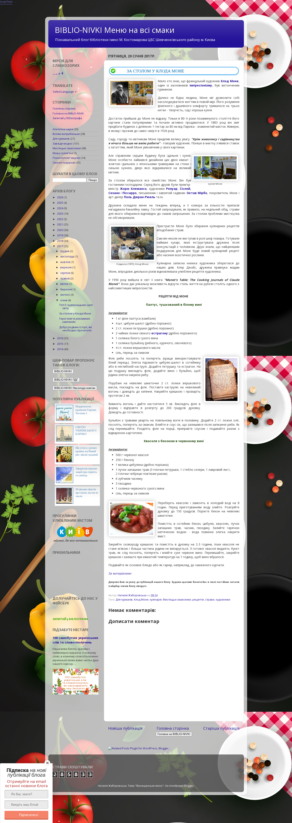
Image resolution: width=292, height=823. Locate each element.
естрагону (159, 333)
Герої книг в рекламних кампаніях (74, 320)
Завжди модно (62, 143)
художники (223, 599)
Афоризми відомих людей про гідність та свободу (86, 472)
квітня (64, 284)
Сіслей (185, 189)
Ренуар (171, 189)
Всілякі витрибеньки (66, 134)
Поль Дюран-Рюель (139, 197)
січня (64, 300)
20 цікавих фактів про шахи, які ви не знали (86, 493)
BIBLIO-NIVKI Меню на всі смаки (114, 30)
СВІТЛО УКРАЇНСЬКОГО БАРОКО (85, 431)
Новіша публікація (125, 728)
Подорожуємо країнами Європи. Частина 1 (85, 410)
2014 (60, 349)
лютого (65, 295)
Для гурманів (124, 599)
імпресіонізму (201, 85)
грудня (65, 251)
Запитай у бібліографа (67, 118)
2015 (60, 344)
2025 (60, 203)
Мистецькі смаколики (177, 599)
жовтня (65, 262)
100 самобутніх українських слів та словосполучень (75, 640)
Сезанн (114, 193)
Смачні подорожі (64, 162)
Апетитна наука (63, 129)
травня (65, 278)
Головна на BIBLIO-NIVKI (68, 113)
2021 (60, 224)
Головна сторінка (173, 728)
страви (209, 599)
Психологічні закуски (66, 158)
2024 (60, 208)
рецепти (198, 599)
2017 (60, 246)
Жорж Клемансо (133, 189)
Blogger (188, 786)
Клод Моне (141, 599)
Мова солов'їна (63, 153)
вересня (66, 267)
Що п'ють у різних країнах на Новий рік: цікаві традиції (86, 451)
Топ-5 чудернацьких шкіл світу (76, 306)
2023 (60, 213)
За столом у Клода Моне (75, 313)
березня (66, 289)
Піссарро (129, 193)
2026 (60, 197)
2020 (60, 230)
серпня (65, 273)
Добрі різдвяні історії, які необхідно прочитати (75, 328)
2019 (60, 235)
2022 (60, 219)
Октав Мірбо (196, 193)
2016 (60, 338)
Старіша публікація (221, 728)
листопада (67, 256)
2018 (60, 241)
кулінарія (156, 599)
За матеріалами (119, 573)
